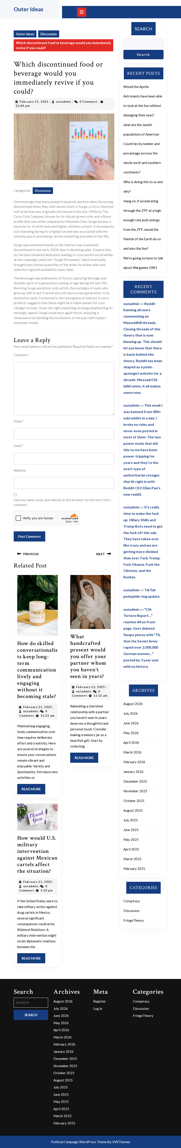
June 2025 (131, 830)
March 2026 (132, 752)
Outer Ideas (28, 9)
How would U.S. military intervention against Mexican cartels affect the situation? (37, 854)
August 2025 (133, 810)
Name (19, 421)
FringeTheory (133, 920)
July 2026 (130, 713)
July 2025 (130, 820)
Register (99, 1001)
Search (143, 28)
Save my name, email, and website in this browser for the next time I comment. (62, 502)
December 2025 (135, 781)
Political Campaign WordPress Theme (79, 1142)
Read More (33, 790)
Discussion (48, 34)
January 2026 (133, 772)
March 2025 (132, 859)
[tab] (81, 12)
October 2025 (133, 801)
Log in (97, 1008)
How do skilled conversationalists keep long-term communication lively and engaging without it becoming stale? (37, 670)
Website (20, 470)
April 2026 (131, 742)
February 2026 (134, 762)
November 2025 (135, 791)
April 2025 (131, 849)
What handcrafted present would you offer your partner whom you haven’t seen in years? (88, 656)
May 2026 (131, 733)
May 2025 (131, 839)
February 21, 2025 (34, 101)
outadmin (63, 101)
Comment (22, 355)
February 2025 (134, 869)
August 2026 (133, 704)
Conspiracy (131, 901)
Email (19, 446)
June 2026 (131, 723)
